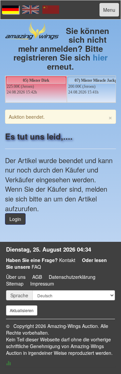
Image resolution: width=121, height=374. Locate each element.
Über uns (16, 276)
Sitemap (15, 283)
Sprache (19, 295)
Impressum (42, 283)
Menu (109, 9)
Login (15, 219)
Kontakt (67, 260)
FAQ (36, 266)
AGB (37, 276)
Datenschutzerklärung (72, 276)
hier (100, 57)
